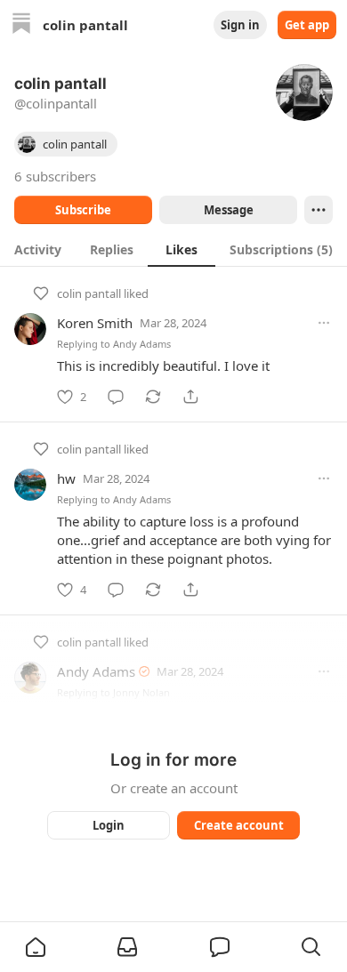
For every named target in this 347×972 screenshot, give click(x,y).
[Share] (190, 396)
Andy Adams (142, 343)
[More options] (324, 323)
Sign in (240, 25)
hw (66, 478)
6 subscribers (55, 176)
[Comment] (116, 396)
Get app (307, 25)
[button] (35, 947)
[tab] (38, 249)
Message (229, 210)
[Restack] (153, 396)
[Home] (21, 25)
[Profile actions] (318, 210)
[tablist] (173, 249)
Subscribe (83, 210)
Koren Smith (95, 323)
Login (109, 825)
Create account (239, 825)
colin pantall (89, 293)
